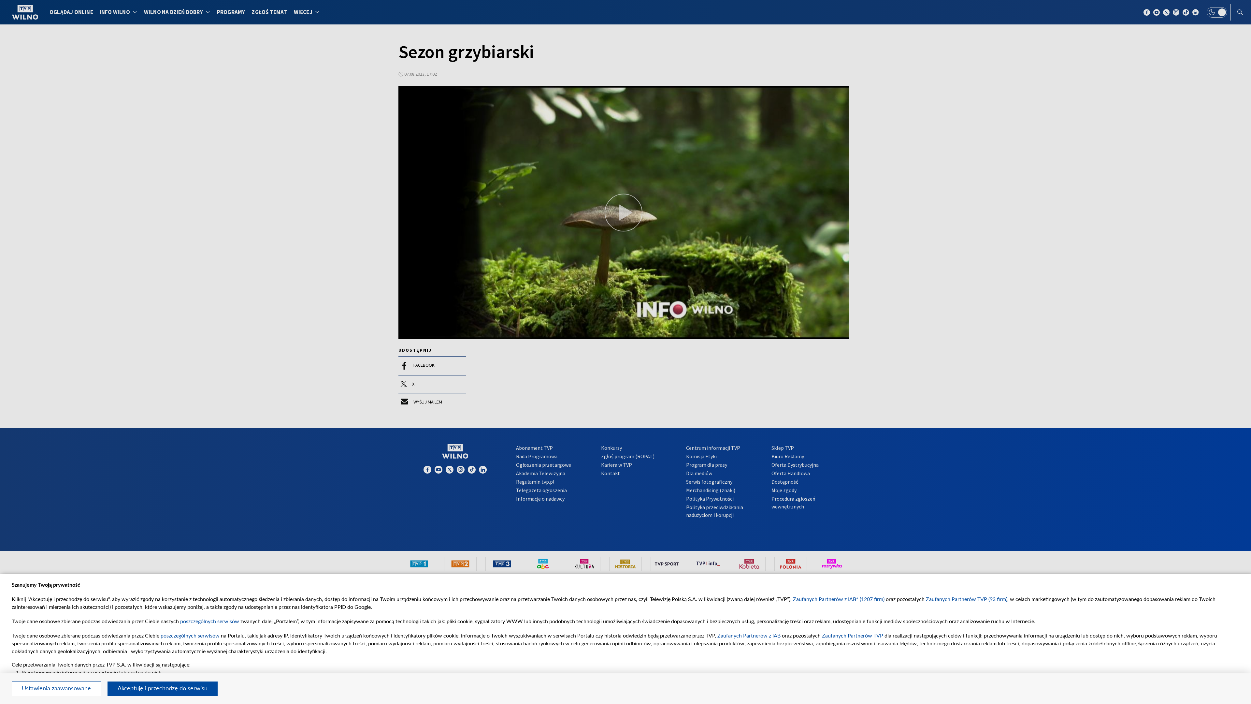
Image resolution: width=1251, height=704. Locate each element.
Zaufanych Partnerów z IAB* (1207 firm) (838, 599)
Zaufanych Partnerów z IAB (749, 635)
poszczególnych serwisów (209, 621)
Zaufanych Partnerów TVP (852, 635)
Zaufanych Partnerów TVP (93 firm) (966, 599)
